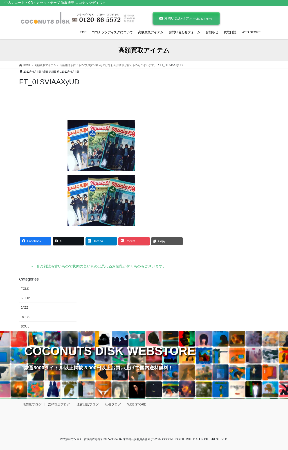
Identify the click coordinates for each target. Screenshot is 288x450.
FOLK (25, 288)
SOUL (25, 326)
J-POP (25, 298)
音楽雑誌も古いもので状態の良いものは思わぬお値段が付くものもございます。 (101, 266)
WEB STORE (136, 404)
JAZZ (24, 307)
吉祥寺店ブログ (59, 404)
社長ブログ (113, 404)
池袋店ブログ (31, 404)
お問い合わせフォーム (188, 18)
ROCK (25, 317)
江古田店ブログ (87, 404)
